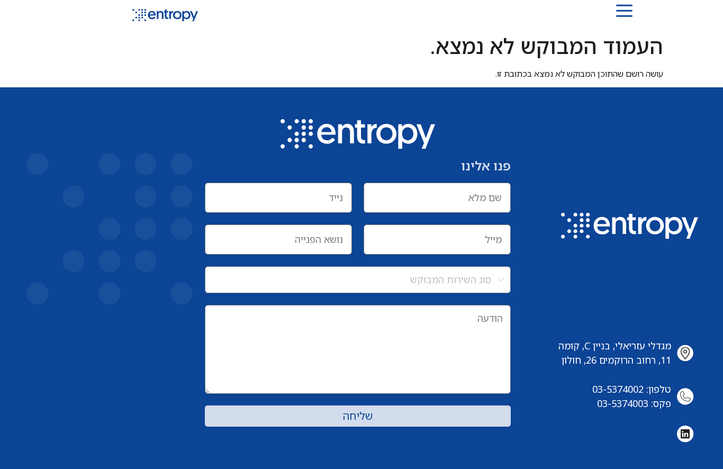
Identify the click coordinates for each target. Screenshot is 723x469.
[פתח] (624, 10)
